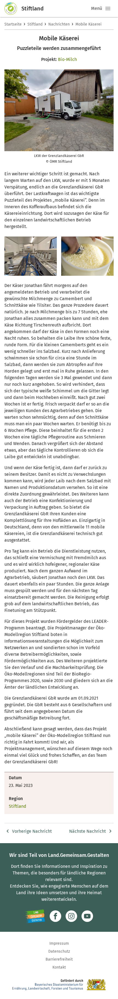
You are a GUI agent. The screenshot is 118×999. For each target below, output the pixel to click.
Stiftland (35, 24)
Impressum (59, 943)
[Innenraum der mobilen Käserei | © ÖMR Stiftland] (30, 256)
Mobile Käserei (88, 24)
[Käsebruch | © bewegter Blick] (87, 256)
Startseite (13, 24)
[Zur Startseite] (12, 8)
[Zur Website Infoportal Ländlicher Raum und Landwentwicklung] (35, 916)
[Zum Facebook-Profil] (55, 916)
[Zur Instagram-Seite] (71, 916)
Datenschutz (59, 951)
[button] (108, 8)
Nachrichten (59, 24)
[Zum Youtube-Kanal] (87, 916)
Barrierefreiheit (59, 959)
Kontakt (59, 967)
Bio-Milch (67, 59)
